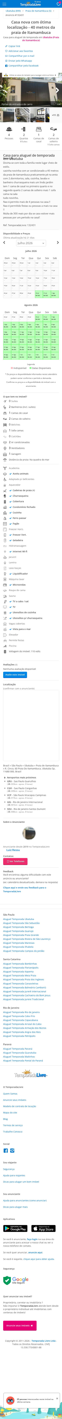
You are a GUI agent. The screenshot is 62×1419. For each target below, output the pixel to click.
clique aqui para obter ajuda (38, 1259)
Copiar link (14, 46)
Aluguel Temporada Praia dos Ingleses (23, 979)
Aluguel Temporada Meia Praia (19, 975)
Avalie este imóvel (15, 674)
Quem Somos (10, 1093)
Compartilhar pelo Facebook (23, 65)
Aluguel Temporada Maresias (18, 942)
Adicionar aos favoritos (20, 50)
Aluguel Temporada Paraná (17, 1048)
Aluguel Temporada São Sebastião (21, 923)
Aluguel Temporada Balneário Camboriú (24, 987)
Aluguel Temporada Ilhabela (18, 946)
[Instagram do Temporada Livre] (13, 1151)
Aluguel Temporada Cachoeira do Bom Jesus (26, 995)
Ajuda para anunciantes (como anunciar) (25, 1200)
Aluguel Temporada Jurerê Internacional (24, 991)
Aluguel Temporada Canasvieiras (20, 983)
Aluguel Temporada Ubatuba (18, 919)
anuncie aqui (35, 1252)
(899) (13, 10)
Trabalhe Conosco (12, 1131)
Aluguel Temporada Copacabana (20, 1020)
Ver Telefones (17, 861)
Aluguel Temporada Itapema (18, 971)
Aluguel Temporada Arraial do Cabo (22, 1024)
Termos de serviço (13, 1125)
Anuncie (14, 1099)
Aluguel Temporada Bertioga (18, 926)
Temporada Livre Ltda (43, 1340)
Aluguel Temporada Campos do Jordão (23, 950)
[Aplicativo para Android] (17, 1231)
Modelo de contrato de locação (19, 1106)
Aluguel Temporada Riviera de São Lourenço (26, 938)
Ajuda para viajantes (14, 1175)
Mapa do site (10, 1112)
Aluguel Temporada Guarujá (18, 931)
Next (57, 90)
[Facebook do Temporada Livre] (6, 1151)
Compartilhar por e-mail (21, 55)
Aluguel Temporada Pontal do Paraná (23, 1060)
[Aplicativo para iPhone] (45, 1231)
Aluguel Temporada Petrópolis (19, 1035)
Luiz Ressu (13, 850)
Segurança (8, 1169)
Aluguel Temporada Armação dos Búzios (24, 1027)
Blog (5, 1118)
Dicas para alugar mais (15, 1206)
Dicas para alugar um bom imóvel (21, 1181)
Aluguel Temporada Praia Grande (21, 935)
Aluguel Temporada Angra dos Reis (22, 1032)
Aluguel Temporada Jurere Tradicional (23, 999)
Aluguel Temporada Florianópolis (20, 967)
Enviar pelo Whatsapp (20, 60)
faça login (32, 1239)
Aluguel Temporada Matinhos (19, 1056)
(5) (38, 10)
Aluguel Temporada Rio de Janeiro (21, 1012)
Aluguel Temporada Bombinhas (20, 963)
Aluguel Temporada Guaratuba (19, 1052)
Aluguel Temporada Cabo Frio (19, 1016)
